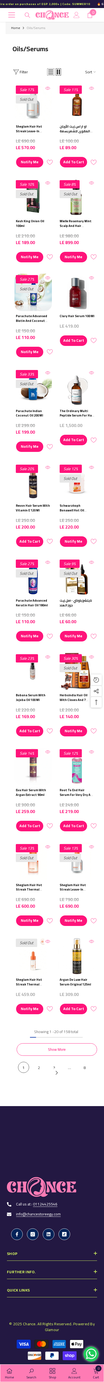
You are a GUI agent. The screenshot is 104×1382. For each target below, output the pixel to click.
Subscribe (52, 1164)
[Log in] (76, 15)
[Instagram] (33, 1234)
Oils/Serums (36, 28)
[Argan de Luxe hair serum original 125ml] (77, 956)
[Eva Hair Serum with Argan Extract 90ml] (33, 766)
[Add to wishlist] (49, 162)
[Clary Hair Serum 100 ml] (77, 292)
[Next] (57, 1073)
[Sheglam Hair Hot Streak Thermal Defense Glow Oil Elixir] (33, 956)
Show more (57, 1049)
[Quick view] (48, 88)
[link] (31, 1373)
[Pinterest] (48, 1234)
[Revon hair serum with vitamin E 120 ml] (33, 482)
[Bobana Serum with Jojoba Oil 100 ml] (33, 671)
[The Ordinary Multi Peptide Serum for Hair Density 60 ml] (77, 387)
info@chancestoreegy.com (38, 1214)
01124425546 (45, 1204)
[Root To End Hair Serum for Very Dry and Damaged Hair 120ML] (77, 766)
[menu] (11, 15)
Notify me (30, 161)
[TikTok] (64, 1234)
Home (15, 28)
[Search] (27, 15)
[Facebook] (17, 1234)
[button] (50, 72)
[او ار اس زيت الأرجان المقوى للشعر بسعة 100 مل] (77, 102)
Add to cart (73, 161)
